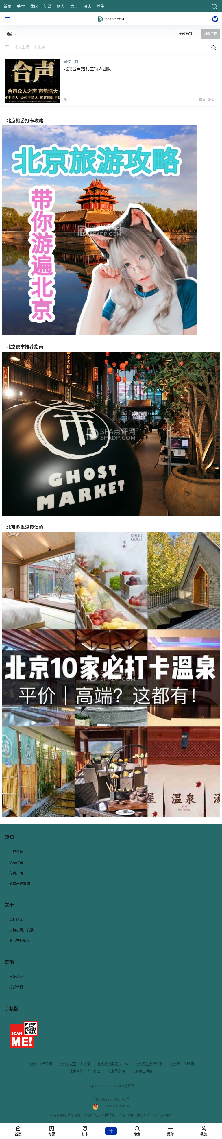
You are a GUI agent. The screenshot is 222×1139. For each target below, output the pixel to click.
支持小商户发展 (21, 930)
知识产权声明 (19, 884)
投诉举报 (16, 987)
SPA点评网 (126, 1086)
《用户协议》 (136, 1115)
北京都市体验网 (182, 1064)
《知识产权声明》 (160, 1115)
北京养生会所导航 (149, 1064)
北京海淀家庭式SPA (112, 1064)
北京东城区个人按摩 (74, 1064)
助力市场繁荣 (19, 941)
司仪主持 (71, 62)
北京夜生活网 (142, 1071)
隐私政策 (16, 862)
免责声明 (16, 873)
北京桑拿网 (116, 1071)
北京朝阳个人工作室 (85, 1071)
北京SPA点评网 (40, 1064)
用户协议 (16, 852)
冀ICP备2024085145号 (111, 1099)
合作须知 (16, 919)
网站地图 (16, 976)
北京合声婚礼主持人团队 (87, 68)
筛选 (9, 34)
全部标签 (186, 34)
